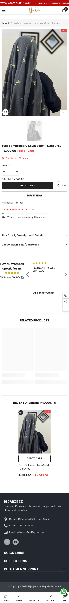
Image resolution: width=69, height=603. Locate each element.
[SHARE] (65, 185)
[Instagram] (16, 542)
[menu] (3, 10)
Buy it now (34, 195)
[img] (12, 273)
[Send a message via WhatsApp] (63, 591)
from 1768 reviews (10, 277)
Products (15, 23)
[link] (59, 185)
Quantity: (7, 165)
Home (4, 23)
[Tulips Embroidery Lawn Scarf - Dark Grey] (34, 431)
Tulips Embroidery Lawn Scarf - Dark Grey (33, 467)
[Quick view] (20, 412)
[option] (34, 72)
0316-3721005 (25, 525)
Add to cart (27, 185)
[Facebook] (7, 542)
